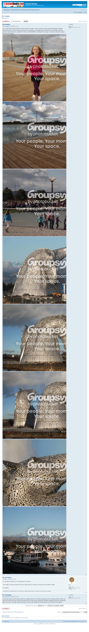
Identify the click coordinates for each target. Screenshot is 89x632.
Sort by (46, 605)
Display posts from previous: (31, 605)
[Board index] (13, 4)
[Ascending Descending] (59, 605)
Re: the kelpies (7, 577)
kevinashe (7, 26)
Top (85, 574)
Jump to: (59, 612)
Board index (7, 9)
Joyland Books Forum (16, 9)
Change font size (85, 9)
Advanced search (82, 6)
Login (85, 12)
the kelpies (6, 16)
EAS (8, 18)
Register (80, 12)
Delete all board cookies (73, 621)
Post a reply (4, 20)
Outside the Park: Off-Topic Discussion (31, 9)
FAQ (76, 12)
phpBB (40, 623)
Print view (82, 9)
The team (65, 621)
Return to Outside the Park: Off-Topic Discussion (13, 612)
